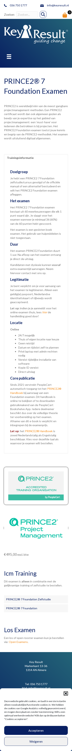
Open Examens (18, 642)
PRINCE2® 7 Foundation (21, 608)
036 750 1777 (38, 684)
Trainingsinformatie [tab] (20, 157)
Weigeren (36, 741)
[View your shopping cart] (65, 15)
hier (44, 312)
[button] (66, 693)
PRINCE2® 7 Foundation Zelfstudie (28, 599)
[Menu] (9, 57)
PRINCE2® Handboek (39, 431)
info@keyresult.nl (58, 5)
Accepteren (36, 730)
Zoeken (9, 14)
